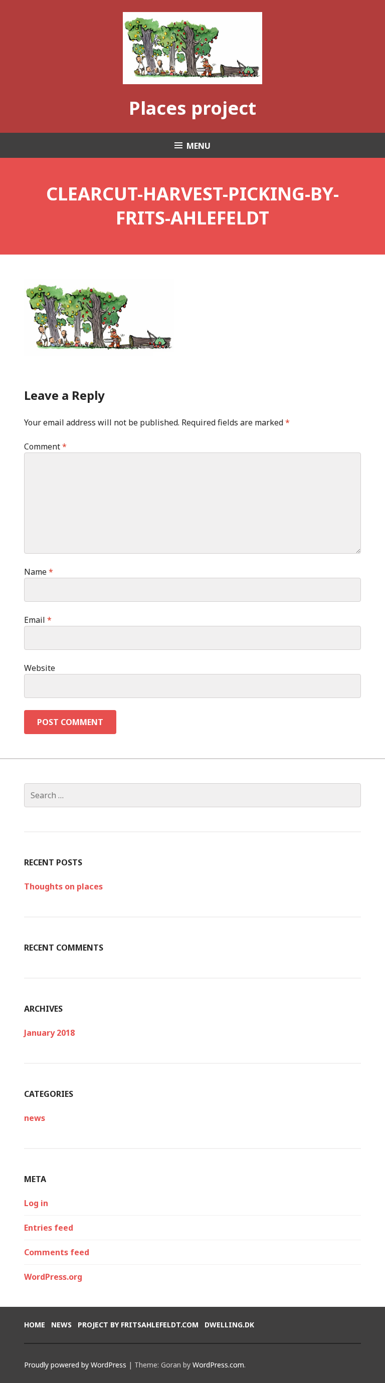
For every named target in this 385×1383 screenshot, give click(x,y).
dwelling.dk (229, 1324)
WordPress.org (53, 1276)
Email (38, 619)
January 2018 (49, 1032)
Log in (36, 1203)
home (34, 1324)
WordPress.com (218, 1364)
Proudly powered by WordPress (75, 1364)
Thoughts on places (63, 886)
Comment (45, 446)
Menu (198, 145)
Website (39, 667)
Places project (192, 108)
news (34, 1117)
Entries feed (48, 1227)
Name (38, 571)
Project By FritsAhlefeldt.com (138, 1324)
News (61, 1324)
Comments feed (56, 1252)
